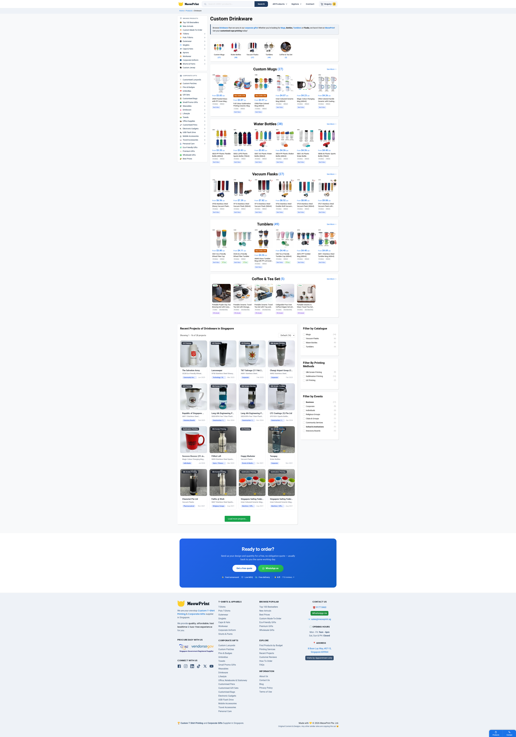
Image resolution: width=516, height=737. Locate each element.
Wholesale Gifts (266, 630)
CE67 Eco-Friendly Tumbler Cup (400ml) (284, 255)
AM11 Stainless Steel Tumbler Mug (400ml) (326, 255)
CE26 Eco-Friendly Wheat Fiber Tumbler (241, 255)
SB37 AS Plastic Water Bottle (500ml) (263, 155)
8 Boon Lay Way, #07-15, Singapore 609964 (319, 650)
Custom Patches (226, 649)
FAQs (261, 665)
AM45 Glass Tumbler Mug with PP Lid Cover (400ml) (263, 259)
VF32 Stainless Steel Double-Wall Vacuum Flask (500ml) (284, 205)
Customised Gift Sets (228, 688)
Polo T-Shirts (224, 610)
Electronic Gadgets (227, 696)
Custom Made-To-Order (270, 618)
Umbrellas (223, 657)
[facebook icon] (179, 666)
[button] (193, 360)
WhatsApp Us (271, 568)
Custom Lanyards (226, 645)
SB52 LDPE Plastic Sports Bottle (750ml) (241, 155)
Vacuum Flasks (265, 174)
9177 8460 (321, 607)
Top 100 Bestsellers (268, 607)
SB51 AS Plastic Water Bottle (303, 155)
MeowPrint (329, 28)
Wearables (223, 668)
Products (189, 11)
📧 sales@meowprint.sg (319, 619)
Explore (295, 4)
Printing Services (267, 649)
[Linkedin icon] (192, 666)
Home (181, 11)
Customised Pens (226, 684)
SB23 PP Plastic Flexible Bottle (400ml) (221, 155)
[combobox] (231, 4)
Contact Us (264, 680)
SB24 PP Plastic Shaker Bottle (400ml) (285, 155)
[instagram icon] (186, 666)
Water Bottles (265, 124)
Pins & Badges (225, 653)
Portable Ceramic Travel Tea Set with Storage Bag (242, 306)
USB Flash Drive (226, 699)
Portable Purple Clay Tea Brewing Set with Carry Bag (221, 306)
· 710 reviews (286, 577)
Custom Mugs (265, 69)
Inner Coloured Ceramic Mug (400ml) (284, 100)
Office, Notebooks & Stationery (232, 680)
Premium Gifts (266, 626)
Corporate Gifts (196, 614)
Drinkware (223, 28)
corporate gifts (251, 28)
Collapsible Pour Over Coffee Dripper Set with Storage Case (284, 306)
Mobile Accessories (227, 703)
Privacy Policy (266, 688)
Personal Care (225, 711)
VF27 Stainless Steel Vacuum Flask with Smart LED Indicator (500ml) (326, 205)
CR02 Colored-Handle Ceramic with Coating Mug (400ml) (326, 100)
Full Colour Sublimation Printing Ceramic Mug (242, 105)
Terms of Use (265, 692)
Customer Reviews (268, 657)
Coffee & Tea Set (266, 279)
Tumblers (297, 28)
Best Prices (264, 614)
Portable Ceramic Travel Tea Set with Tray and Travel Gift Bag (264, 306)
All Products (279, 4)
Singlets (222, 618)
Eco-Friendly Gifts (267, 622)
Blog (261, 684)
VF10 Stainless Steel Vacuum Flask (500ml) (242, 205)
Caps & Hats (224, 622)
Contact (310, 4)
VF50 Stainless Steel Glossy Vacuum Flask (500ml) (220, 205)
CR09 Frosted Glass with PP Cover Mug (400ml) (219, 100)
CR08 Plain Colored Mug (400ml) (262, 105)
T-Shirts (221, 607)
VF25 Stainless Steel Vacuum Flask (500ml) (305, 205)
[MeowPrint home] (188, 4)
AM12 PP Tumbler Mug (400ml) (304, 255)
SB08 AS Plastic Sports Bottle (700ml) (327, 155)
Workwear (223, 626)
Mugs (283, 28)
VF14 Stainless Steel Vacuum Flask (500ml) (263, 205)
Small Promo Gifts (227, 665)
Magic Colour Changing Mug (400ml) (305, 100)
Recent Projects (266, 653)
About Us (263, 676)
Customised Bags (226, 692)
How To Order (265, 661)
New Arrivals (265, 610)
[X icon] (205, 666)
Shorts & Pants (225, 634)
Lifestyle (222, 676)
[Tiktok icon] (198, 666)
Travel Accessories (227, 707)
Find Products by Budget (271, 645)
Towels (221, 661)
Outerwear (223, 614)
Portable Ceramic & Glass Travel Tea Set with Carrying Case (305, 306)
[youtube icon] (211, 666)
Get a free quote (244, 568)
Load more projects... (237, 519)
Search (261, 4)
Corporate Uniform (227, 630)
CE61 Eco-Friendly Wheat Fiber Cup (219, 255)
